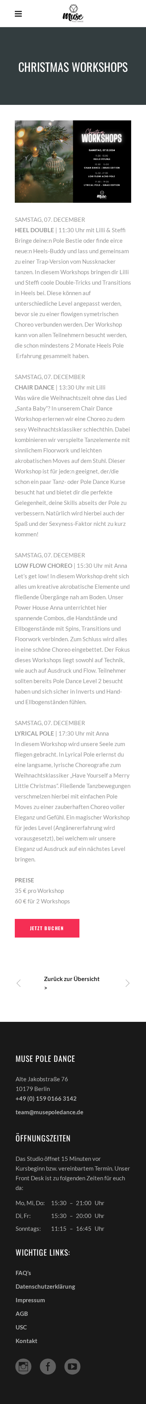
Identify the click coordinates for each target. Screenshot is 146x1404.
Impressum (30, 1299)
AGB (22, 1313)
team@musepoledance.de (49, 1111)
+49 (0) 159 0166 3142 (46, 1098)
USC (21, 1327)
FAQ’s (23, 1272)
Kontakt (26, 1340)
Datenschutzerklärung (45, 1286)
